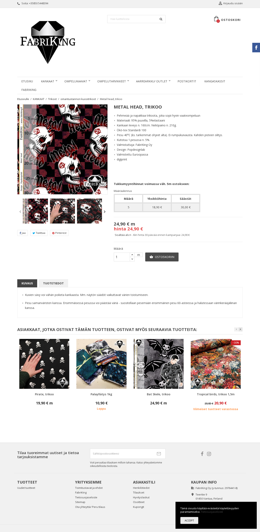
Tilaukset (138, 492)
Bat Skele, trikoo (158, 394)
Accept (189, 520)
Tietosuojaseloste (86, 497)
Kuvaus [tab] (27, 283)
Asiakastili (144, 482)
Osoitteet (138, 502)
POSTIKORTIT (187, 81)
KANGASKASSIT (214, 81)
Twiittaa (40, 233)
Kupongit (138, 507)
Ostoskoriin (162, 257)
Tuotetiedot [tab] (53, 283)
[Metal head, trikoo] (35, 211)
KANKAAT (47, 81)
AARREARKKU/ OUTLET (151, 81)
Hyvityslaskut (141, 497)
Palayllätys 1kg (101, 394)
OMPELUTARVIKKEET (111, 81)
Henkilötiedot (141, 488)
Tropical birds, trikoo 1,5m (216, 394)
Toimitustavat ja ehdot (89, 488)
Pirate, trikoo (44, 394)
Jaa (24, 233)
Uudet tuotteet (26, 488)
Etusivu (27, 81)
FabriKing (28, 90)
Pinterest (60, 233)
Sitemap (80, 502)
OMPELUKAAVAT (75, 81)
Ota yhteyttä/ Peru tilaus (90, 507)
